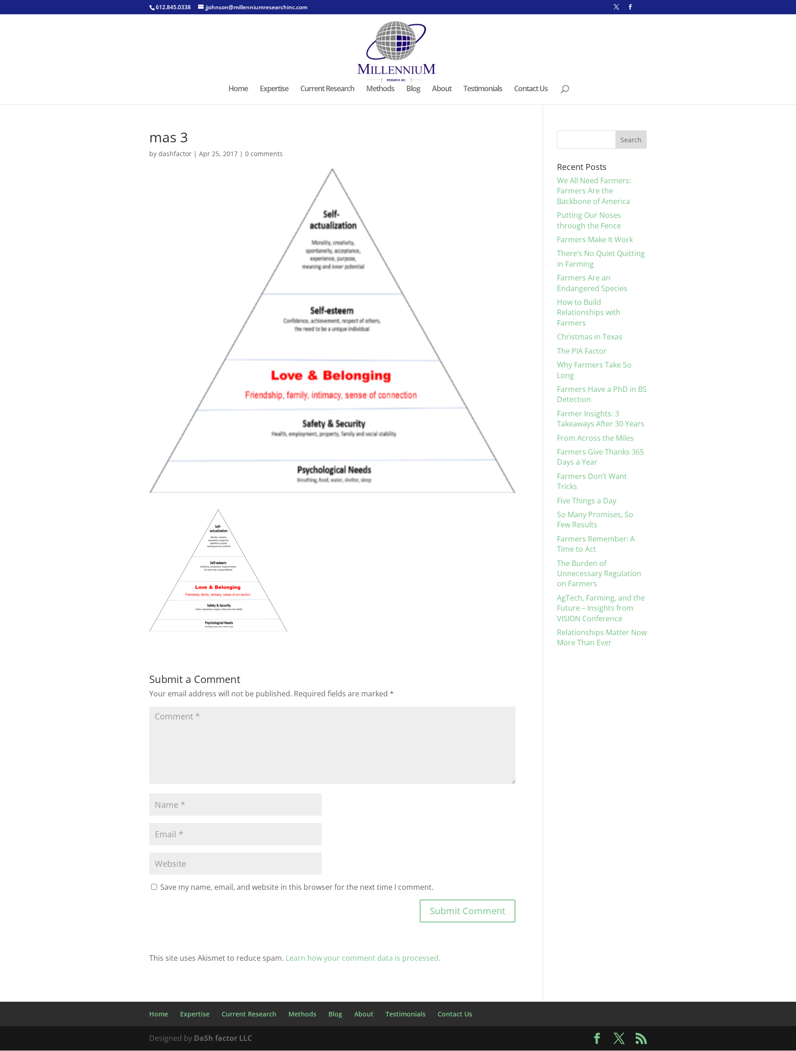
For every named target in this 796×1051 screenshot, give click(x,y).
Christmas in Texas (589, 337)
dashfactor (175, 153)
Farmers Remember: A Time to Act (596, 544)
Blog (413, 89)
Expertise (274, 89)
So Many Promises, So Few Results (595, 519)
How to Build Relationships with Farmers (588, 312)
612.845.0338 (173, 7)
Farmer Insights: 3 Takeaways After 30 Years (600, 419)
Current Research (327, 89)
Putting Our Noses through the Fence (589, 220)
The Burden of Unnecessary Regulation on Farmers (599, 573)
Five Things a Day (586, 501)
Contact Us (531, 89)
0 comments (264, 153)
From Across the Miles (595, 438)
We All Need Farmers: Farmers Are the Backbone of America (594, 190)
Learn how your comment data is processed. (363, 958)
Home (238, 89)
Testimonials (482, 89)
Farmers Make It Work (595, 239)
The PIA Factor (582, 351)
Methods (380, 89)
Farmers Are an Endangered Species (592, 283)
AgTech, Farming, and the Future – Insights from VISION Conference (601, 608)
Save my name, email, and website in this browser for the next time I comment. (296, 887)
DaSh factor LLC (223, 1038)
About (441, 89)
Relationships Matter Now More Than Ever (602, 637)
